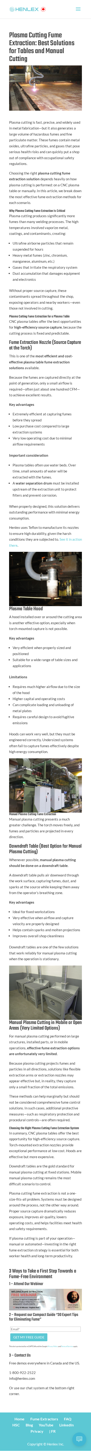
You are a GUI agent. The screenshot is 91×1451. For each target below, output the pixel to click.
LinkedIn (66, 1425)
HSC (16, 1425)
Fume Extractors (44, 1419)
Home (19, 1419)
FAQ (67, 1419)
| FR (52, 1431)
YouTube (46, 1425)
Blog (29, 1425)
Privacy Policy (53, 1346)
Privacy (37, 1431)
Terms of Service (67, 1346)
